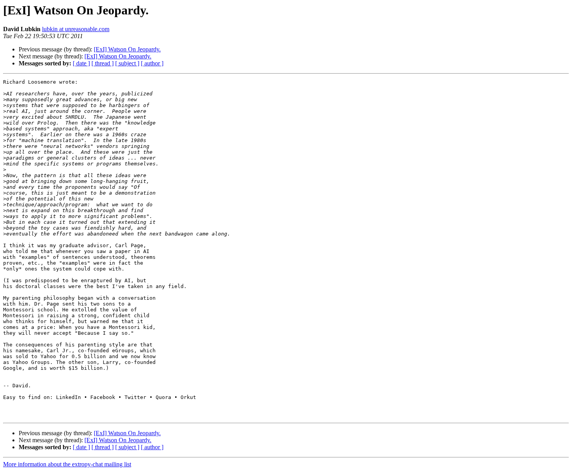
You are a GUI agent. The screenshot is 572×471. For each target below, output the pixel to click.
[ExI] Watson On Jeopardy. (127, 49)
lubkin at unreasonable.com (75, 29)
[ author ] (152, 63)
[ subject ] (127, 63)
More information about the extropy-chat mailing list (67, 464)
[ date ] (81, 63)
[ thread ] (102, 63)
